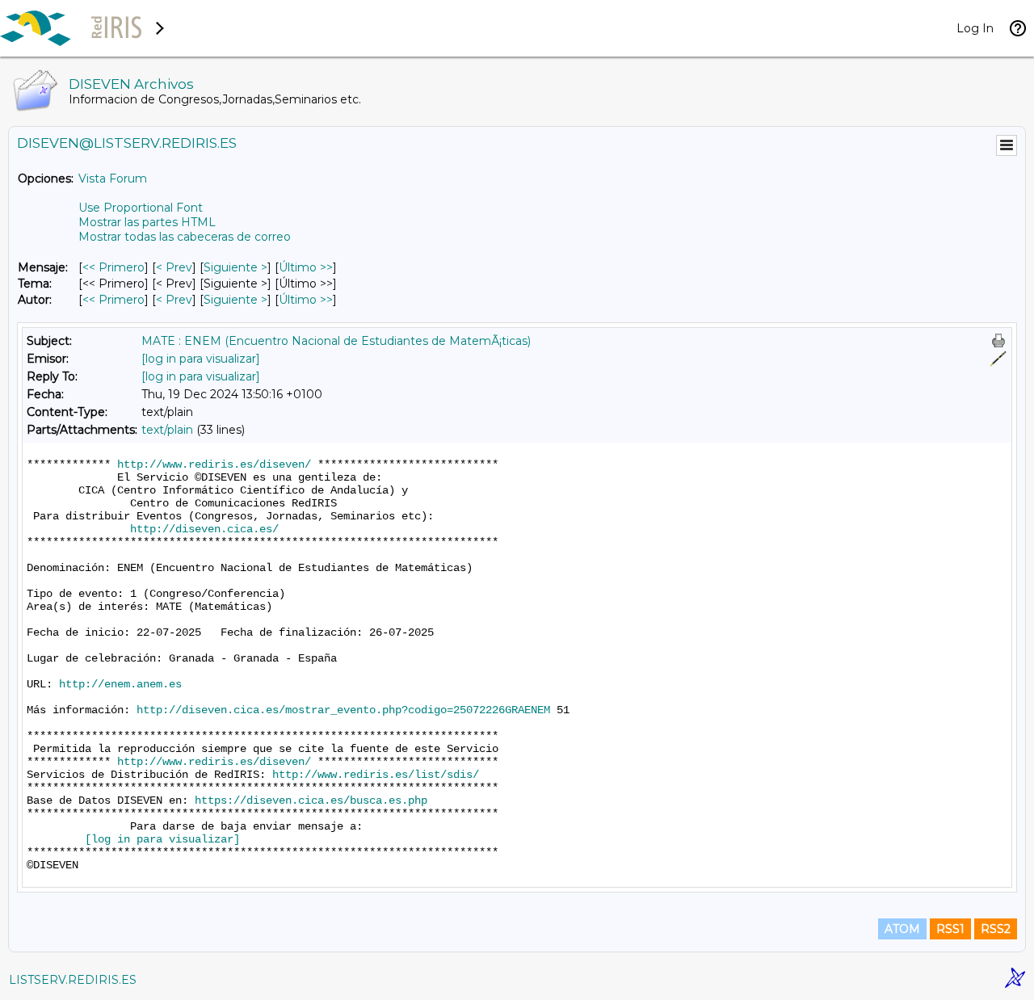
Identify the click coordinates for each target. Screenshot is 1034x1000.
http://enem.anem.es (120, 684)
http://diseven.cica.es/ (204, 529)
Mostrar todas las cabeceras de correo (184, 236)
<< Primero (113, 267)
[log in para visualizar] (200, 358)
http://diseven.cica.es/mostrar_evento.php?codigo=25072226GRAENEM (343, 710)
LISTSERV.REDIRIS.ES (73, 980)
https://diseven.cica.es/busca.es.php (311, 800)
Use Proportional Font (140, 207)
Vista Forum (112, 178)
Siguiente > (235, 267)
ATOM (902, 929)
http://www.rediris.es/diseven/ (214, 464)
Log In (975, 28)
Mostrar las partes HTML (147, 222)
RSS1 (950, 929)
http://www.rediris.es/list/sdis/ (375, 774)
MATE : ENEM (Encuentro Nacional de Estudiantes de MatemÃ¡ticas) (336, 341)
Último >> (306, 267)
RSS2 (996, 929)
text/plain (167, 429)
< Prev (174, 267)
